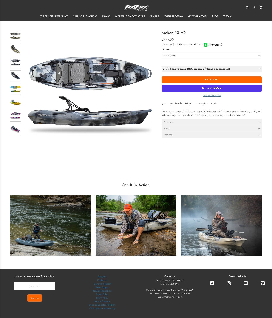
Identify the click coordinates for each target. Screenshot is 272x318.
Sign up (35, 298)
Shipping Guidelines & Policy (102, 304)
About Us (102, 276)
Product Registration (102, 290)
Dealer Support (102, 287)
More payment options (212, 95)
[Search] (247, 7)
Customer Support (102, 283)
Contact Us (102, 280)
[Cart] (261, 7)
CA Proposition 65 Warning (102, 308)
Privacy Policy (102, 294)
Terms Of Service (102, 301)
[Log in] (254, 7)
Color (165, 49)
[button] (27, 97)
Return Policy (102, 297)
